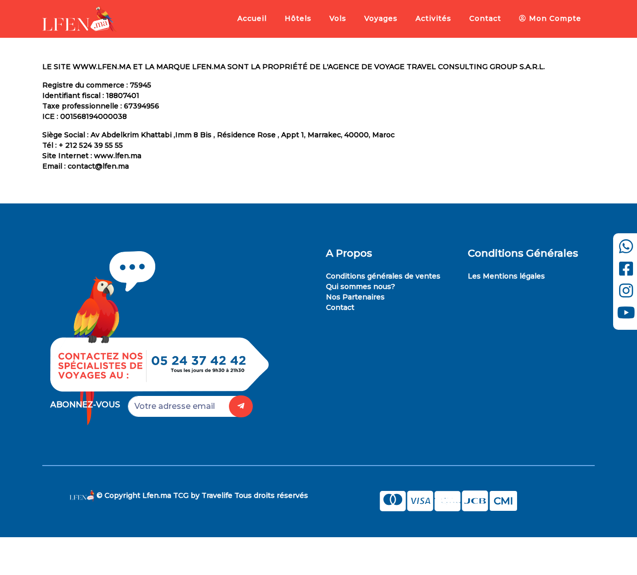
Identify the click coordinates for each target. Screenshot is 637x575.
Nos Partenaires (355, 296)
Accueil (252, 18)
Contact (485, 18)
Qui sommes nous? (360, 286)
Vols (337, 18)
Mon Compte (554, 18)
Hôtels (298, 18)
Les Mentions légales (506, 276)
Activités (433, 18)
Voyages (381, 18)
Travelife (217, 495)
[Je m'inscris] (241, 406)
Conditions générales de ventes (383, 276)
